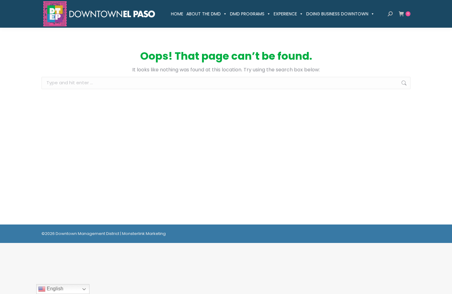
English (54, 288)
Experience (285, 14)
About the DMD (203, 14)
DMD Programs (247, 14)
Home (177, 14)
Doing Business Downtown (337, 14)
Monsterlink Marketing (144, 233)
